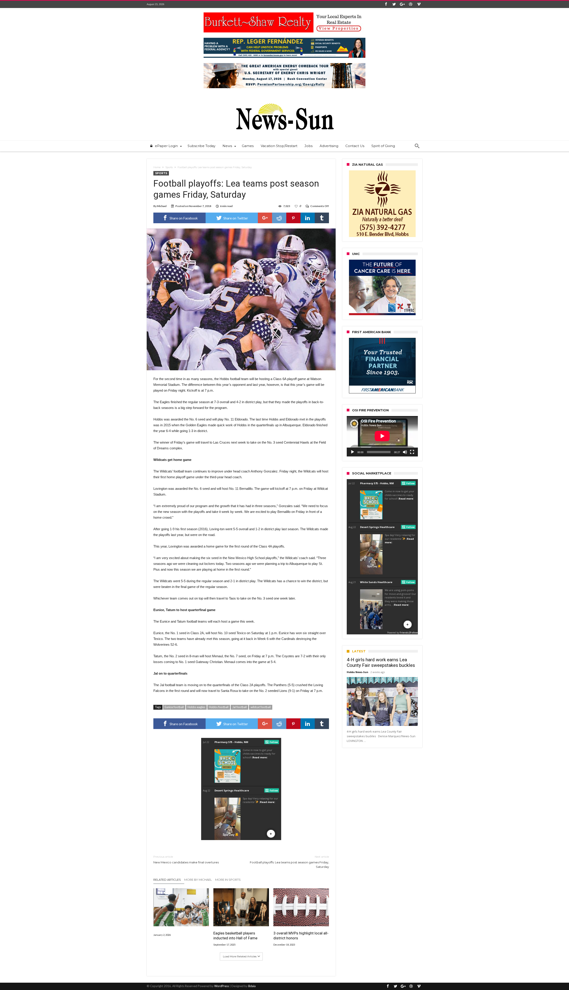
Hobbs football (218, 707)
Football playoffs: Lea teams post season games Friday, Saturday (289, 861)
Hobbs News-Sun (357, 672)
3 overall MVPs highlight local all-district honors (301, 935)
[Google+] (402, 4)
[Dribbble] (410, 4)
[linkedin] (308, 218)
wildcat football (260, 707)
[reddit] (279, 218)
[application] (382, 436)
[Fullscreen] (412, 452)
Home (156, 167)
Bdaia (252, 986)
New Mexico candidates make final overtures (186, 859)
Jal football (239, 707)
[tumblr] (322, 218)
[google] (265, 218)
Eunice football (174, 707)
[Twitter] (394, 4)
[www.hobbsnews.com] (284, 100)
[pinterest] (293, 218)
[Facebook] (385, 4)
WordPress (221, 986)
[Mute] (405, 452)
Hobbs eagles (196, 707)
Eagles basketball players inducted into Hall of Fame (235, 935)
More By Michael (198, 879)
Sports (169, 167)
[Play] (352, 452)
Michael (161, 206)
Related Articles (167, 879)
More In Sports (228, 879)
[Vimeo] (418, 4)
